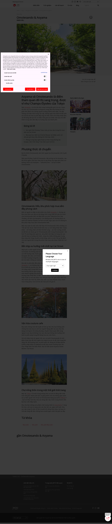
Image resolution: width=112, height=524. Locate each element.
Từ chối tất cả (30, 89)
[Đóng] (48, 54)
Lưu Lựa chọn (8, 89)
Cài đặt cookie (9, 83)
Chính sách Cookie (11, 69)
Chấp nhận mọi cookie (42, 89)
